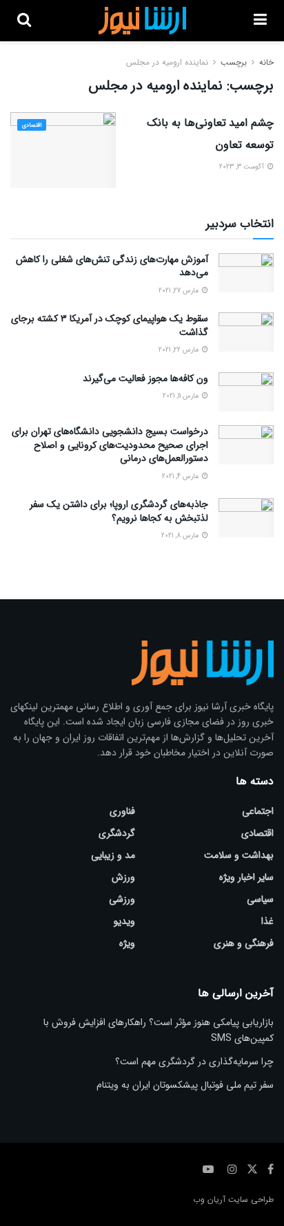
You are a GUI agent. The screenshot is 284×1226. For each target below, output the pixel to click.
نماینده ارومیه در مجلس (167, 62)
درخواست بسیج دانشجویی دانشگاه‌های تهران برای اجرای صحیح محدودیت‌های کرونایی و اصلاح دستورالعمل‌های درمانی (110, 445)
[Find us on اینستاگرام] (232, 1169)
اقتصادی (31, 125)
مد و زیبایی (113, 855)
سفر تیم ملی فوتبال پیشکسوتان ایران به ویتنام (185, 1085)
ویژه (127, 943)
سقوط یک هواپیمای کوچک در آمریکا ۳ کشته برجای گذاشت (109, 325)
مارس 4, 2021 (181, 476)
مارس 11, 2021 (182, 396)
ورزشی (122, 899)
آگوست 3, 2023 (242, 167)
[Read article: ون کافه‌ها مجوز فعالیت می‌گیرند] (246, 391)
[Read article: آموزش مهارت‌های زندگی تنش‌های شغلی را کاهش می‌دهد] (246, 272)
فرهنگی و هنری (244, 943)
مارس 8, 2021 (181, 535)
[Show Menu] (260, 20)
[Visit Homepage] (142, 20)
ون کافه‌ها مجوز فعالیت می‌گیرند (145, 378)
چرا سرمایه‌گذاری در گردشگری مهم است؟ (194, 1061)
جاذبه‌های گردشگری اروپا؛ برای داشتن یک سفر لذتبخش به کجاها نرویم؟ (119, 511)
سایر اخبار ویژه (246, 877)
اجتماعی (258, 811)
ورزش (123, 877)
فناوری (122, 811)
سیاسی (260, 899)
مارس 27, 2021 (180, 291)
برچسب (234, 62)
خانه (266, 62)
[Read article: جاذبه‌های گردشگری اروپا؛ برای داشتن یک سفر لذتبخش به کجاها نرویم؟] (246, 517)
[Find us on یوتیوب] (208, 1169)
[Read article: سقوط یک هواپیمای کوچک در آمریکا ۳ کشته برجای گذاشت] (246, 332)
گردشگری (117, 833)
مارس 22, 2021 (180, 350)
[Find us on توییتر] (252, 1169)
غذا (267, 921)
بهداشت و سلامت (239, 855)
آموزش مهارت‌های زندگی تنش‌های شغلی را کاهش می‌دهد (112, 266)
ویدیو (124, 921)
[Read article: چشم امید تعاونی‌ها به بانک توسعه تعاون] (63, 149)
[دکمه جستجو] (24, 20)
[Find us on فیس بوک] (270, 1169)
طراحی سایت (251, 1199)
